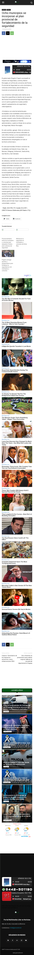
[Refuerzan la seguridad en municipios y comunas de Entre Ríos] (22, 232)
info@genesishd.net (15, 928)
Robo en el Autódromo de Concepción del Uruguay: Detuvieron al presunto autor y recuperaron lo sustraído (17, 707)
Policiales (6, 711)
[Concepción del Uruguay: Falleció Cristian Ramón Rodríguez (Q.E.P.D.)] (17, 777)
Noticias (4, 9)
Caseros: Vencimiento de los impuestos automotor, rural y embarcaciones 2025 (9, 658)
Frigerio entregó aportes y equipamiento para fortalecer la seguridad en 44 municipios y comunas (7, 265)
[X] (8, 33)
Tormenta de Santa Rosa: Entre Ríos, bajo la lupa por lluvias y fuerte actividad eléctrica (16, 727)
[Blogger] (8, 940)
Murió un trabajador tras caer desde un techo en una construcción (16, 763)
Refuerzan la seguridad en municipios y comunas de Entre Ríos (21, 242)
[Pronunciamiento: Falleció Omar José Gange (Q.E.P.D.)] (17, 741)
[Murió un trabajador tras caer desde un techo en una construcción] (17, 759)
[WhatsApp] (12, 33)
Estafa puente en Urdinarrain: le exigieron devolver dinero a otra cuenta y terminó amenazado (14, 797)
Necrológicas (7, 747)
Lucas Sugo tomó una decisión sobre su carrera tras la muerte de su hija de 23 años (16, 816)
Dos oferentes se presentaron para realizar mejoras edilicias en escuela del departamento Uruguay (24, 659)
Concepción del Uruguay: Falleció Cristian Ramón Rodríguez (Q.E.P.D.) (16, 779)
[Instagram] (21, 940)
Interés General (7, 731)
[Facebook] (3, 33)
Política (8, 9)
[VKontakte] (26, 940)
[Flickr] (17, 940)
